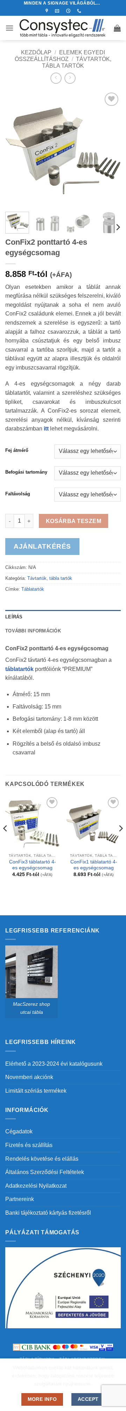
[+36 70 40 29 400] (80, 11)
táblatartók (19, 669)
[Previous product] (69, 78)
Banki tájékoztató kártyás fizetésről (48, 1213)
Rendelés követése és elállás (41, 1159)
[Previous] (16, 148)
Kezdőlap (36, 52)
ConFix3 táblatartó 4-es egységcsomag (32, 865)
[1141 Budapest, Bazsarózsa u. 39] (48, 11)
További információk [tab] (33, 630)
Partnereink (19, 1199)
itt (46, 429)
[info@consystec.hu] (58, 11)
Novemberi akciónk (29, 1077)
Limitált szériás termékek (35, 1091)
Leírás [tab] (14, 616)
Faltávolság (17, 493)
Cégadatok (19, 1131)
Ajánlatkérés (42, 546)
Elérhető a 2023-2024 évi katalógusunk (54, 1064)
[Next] (109, 148)
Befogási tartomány (26, 472)
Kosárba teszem (74, 521)
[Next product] (55, 78)
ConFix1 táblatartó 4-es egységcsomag (93, 865)
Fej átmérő (16, 450)
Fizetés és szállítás (28, 1145)
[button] (9, 27)
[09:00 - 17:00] (69, 11)
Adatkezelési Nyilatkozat (35, 1186)
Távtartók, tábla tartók (49, 578)
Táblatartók (32, 589)
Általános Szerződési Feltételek (44, 1172)
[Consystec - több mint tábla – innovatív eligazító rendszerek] (63, 28)
